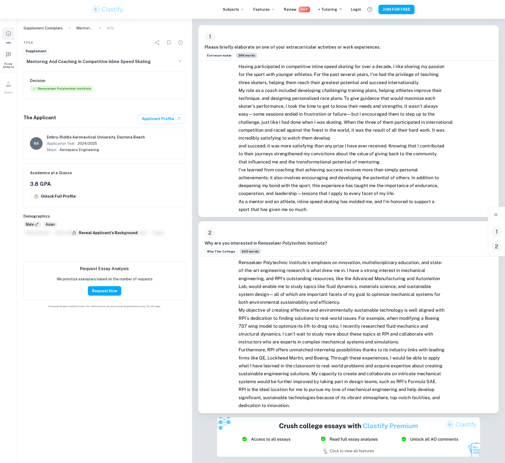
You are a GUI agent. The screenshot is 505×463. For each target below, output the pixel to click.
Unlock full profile (58, 196)
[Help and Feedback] (369, 9)
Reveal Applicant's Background (108, 233)
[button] (8, 35)
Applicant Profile (158, 119)
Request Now (104, 291)
